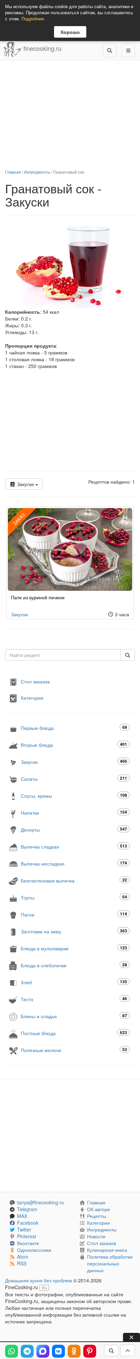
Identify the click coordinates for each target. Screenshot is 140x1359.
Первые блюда (74, 727)
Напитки (74, 812)
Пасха (74, 914)
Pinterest (26, 1236)
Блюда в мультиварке (74, 948)
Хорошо (70, 31)
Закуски (25, 484)
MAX (22, 1215)
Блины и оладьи (74, 1016)
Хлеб (74, 982)
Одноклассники (34, 1249)
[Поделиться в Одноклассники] (74, 1351)
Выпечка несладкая (74, 863)
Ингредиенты (37, 172)
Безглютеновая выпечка (74, 880)
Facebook (27, 1222)
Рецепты (96, 1215)
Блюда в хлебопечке (74, 965)
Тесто (74, 999)
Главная (13, 172)
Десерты (74, 829)
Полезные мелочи (74, 1049)
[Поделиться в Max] (42, 1351)
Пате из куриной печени (38, 597)
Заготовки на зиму (74, 931)
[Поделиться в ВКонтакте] (58, 1351)
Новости (96, 1236)
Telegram (27, 1209)
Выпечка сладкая (74, 846)
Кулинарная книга (107, 1249)
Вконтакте (28, 1243)
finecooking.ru (42, 48)
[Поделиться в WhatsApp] (11, 1351)
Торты (74, 897)
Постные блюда (74, 1032)
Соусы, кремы (74, 795)
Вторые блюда (74, 744)
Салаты (74, 778)
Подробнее (32, 18)
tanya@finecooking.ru (40, 1202)
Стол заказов (35, 681)
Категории (32, 697)
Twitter (24, 1229)
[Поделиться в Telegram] (27, 1351)
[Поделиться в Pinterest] (89, 1351)
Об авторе (98, 1209)
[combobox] (63, 655)
